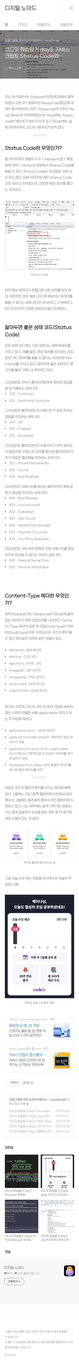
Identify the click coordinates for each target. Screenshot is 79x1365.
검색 (62, 8)
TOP (71, 1332)
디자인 (23, 24)
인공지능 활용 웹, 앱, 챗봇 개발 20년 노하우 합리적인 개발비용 (27, 1033)
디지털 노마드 (20, 8)
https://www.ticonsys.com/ (28, 1019)
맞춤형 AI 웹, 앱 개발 (24, 1025)
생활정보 (66, 24)
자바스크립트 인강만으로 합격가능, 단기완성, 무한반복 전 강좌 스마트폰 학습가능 (27, 1062)
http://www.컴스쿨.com (25, 1048)
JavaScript (58, 1099)
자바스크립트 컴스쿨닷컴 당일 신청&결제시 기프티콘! (27, 1054)
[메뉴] (71, 8)
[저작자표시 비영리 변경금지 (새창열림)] (27, 1082)
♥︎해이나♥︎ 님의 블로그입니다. (22, 1273)
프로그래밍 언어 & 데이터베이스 (29, 1099)
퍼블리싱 (43, 24)
